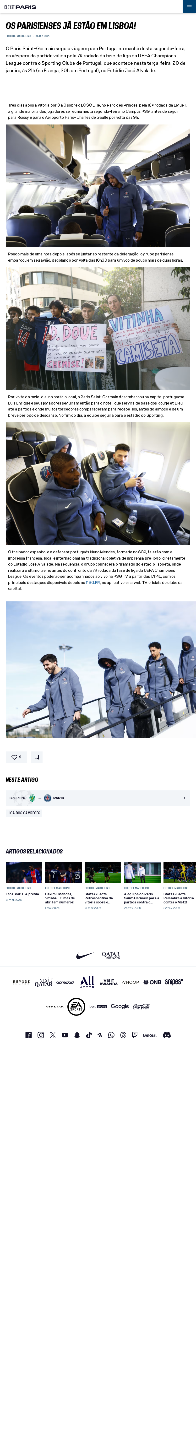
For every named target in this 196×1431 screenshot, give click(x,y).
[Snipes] (174, 982)
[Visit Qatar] (44, 982)
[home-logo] (20, 7)
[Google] (120, 1007)
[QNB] (152, 982)
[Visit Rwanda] (109, 982)
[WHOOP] (131, 982)
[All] (87, 982)
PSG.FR (93, 582)
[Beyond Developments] (22, 982)
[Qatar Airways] (111, 955)
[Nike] (85, 955)
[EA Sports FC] (76, 1007)
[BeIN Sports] (98, 1007)
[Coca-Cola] (142, 1007)
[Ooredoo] (65, 982)
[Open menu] (189, 6)
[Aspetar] (55, 1007)
